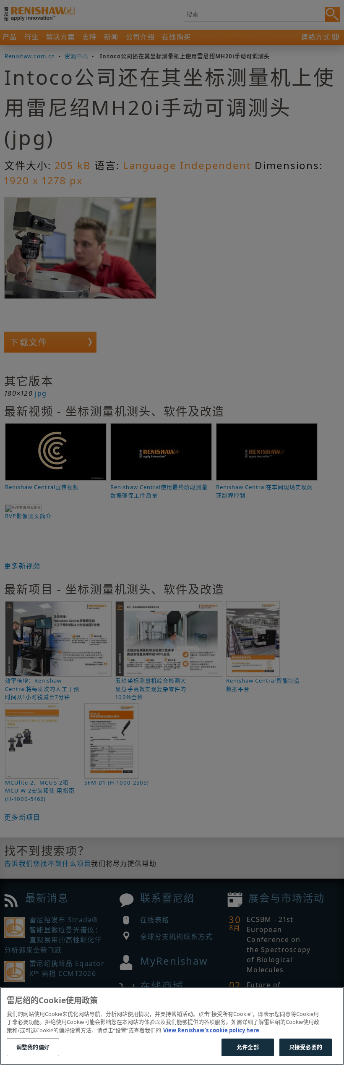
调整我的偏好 (33, 1047)
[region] (172, 1026)
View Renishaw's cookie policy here (211, 1030)
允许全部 (248, 1047)
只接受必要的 (305, 1047)
